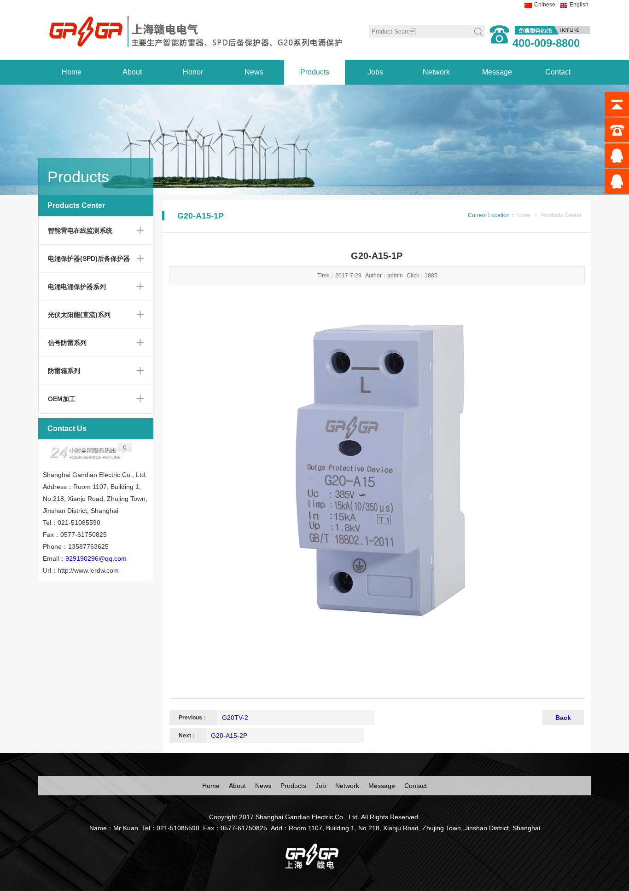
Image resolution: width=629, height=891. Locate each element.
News (254, 72)
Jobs (375, 72)
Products (314, 72)
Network (436, 72)
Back (563, 717)
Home (72, 72)
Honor (193, 72)
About (132, 72)
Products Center (561, 215)
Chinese (544, 4)
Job (320, 785)
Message (497, 72)
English (579, 4)
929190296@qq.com (96, 558)
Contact (558, 72)
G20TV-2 (235, 717)
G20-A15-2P (229, 735)
